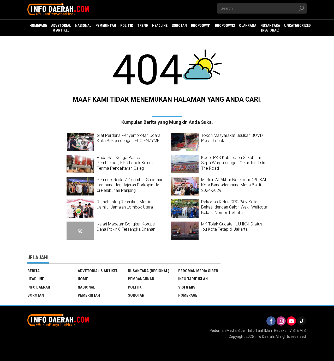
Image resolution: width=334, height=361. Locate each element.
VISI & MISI (187, 287)
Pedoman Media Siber (198, 270)
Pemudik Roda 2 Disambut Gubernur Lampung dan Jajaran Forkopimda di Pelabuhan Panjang (129, 185)
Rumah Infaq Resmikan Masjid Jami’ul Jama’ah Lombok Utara (125, 204)
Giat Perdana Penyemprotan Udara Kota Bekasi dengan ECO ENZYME (128, 138)
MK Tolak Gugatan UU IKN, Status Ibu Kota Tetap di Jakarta (231, 227)
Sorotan (35, 295)
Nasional (86, 287)
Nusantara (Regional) (148, 270)
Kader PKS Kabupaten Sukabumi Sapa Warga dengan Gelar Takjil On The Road (233, 163)
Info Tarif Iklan (193, 279)
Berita (33, 270)
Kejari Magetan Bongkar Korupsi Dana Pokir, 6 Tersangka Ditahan (126, 227)
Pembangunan (141, 279)
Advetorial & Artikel (98, 270)
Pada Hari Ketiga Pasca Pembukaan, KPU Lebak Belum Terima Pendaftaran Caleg (125, 163)
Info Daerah (38, 287)
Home (83, 279)
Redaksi (280, 330)
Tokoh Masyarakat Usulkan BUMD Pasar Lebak (232, 138)
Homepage (187, 295)
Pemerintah (89, 295)
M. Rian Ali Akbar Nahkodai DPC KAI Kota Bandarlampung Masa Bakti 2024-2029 (233, 185)
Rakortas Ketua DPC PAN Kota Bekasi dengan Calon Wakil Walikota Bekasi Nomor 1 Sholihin (234, 207)
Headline (35, 279)
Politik (134, 287)
